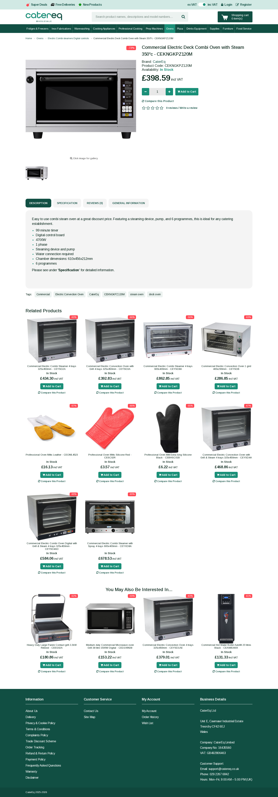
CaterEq (159, 62)
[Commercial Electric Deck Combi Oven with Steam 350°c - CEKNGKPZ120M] (81, 99)
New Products (92, 4)
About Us (32, 711)
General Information (128, 203)
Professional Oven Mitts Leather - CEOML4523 (52, 454)
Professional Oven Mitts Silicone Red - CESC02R (110, 456)
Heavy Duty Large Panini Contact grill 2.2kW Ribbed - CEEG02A (52, 646)
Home (29, 38)
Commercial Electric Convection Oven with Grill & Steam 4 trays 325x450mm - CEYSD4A (226, 456)
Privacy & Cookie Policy (40, 723)
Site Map (89, 717)
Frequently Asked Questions (43, 765)
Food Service (243, 28)
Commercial (43, 294)
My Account (149, 711)
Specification (67, 203)
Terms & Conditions (38, 729)
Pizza (180, 28)
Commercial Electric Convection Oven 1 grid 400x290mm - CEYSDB (226, 367)
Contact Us (91, 711)
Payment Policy (35, 759)
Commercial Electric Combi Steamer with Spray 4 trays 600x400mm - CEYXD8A (110, 545)
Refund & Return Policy (40, 753)
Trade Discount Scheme (41, 741)
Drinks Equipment (196, 28)
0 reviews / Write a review (181, 107)
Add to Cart (188, 91)
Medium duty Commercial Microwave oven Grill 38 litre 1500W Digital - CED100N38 (110, 646)
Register (246, 4)
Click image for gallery (85, 158)
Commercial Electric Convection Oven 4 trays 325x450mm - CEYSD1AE (168, 646)
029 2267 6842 (219, 774)
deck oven (155, 294)
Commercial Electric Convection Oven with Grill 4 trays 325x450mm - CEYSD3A (110, 367)
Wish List (147, 723)
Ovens (170, 28)
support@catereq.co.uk (224, 769)
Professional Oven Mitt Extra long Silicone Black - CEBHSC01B (168, 456)
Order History (150, 717)
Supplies (214, 28)
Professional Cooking (130, 28)
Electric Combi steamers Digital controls (68, 38)
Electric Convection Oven (69, 294)
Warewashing (82, 28)
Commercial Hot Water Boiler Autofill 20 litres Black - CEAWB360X (226, 646)
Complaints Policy (37, 735)
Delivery (31, 717)
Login (228, 4)
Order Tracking (35, 747)
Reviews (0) (95, 203)
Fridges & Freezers (37, 28)
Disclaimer (32, 777)
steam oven (136, 294)
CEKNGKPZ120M (114, 294)
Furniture (228, 28)
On (200, 5)
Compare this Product (159, 101)
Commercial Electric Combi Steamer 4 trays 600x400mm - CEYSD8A (168, 367)
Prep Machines (154, 28)
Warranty (31, 771)
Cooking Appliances (104, 28)
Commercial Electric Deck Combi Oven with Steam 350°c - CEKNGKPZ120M (133, 38)
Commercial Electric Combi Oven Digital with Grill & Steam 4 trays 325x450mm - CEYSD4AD (52, 546)
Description (38, 203)
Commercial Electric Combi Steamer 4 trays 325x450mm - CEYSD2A (51, 367)
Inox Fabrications (61, 28)
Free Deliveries (65, 4)
